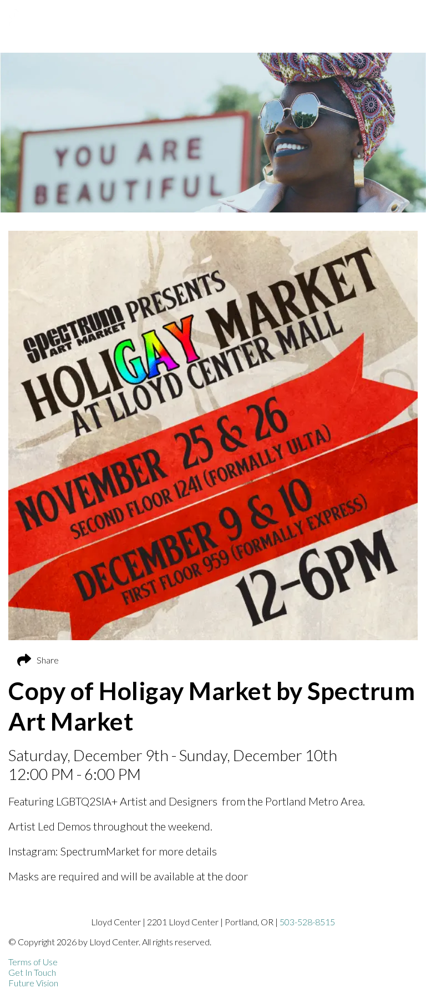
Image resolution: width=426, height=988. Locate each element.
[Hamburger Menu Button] (406, 24)
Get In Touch (32, 972)
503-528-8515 (307, 921)
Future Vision (33, 982)
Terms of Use (33, 961)
